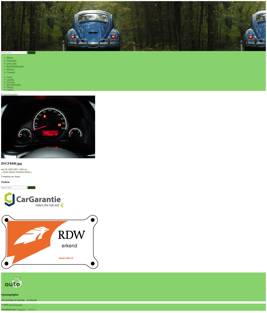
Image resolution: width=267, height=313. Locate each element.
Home (10, 57)
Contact (11, 72)
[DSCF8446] (48, 157)
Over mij (11, 63)
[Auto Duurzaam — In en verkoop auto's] (9, 94)
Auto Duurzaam (15, 305)
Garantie (11, 60)
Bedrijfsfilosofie (15, 66)
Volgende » (24, 172)
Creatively (21, 309)
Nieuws (10, 69)
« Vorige (8, 172)
